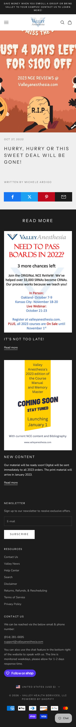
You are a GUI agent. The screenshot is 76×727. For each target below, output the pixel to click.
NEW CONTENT (19, 457)
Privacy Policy (12, 604)
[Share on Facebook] (12, 196)
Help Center (11, 570)
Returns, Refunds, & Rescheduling (25, 591)
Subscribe (19, 534)
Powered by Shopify (38, 699)
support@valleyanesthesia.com (23, 642)
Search (8, 577)
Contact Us (11, 557)
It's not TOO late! (24, 339)
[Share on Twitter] (29, 196)
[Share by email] (63, 196)
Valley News (12, 564)
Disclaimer (10, 584)
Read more (11, 347)
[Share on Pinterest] (46, 196)
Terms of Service (14, 597)
